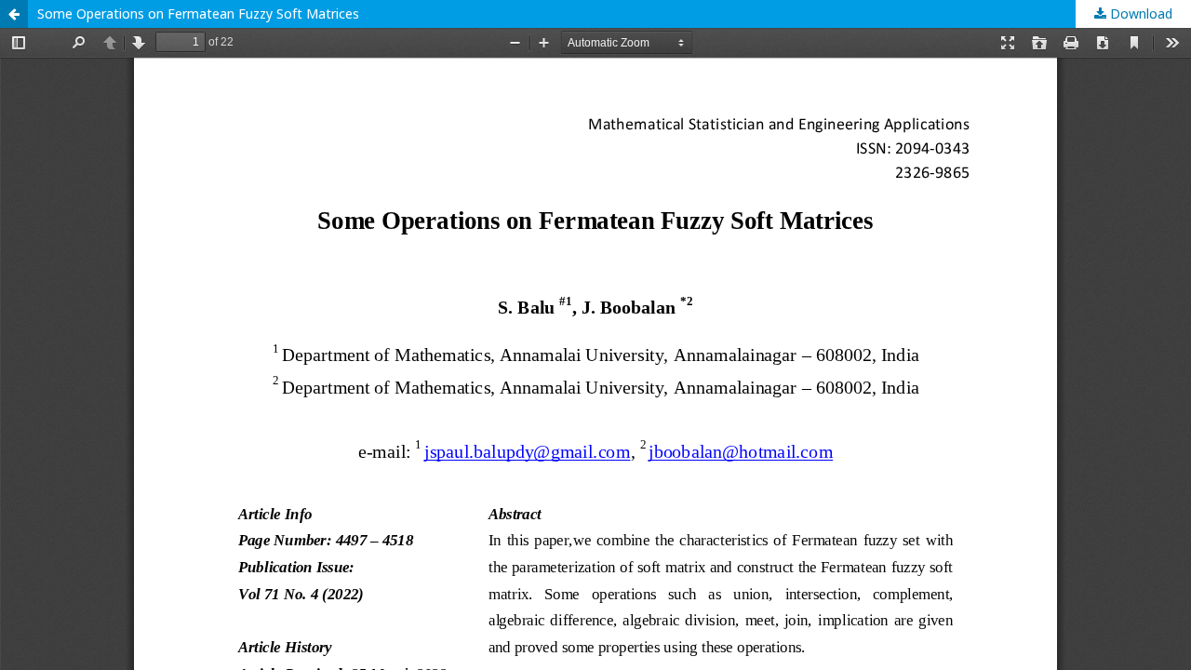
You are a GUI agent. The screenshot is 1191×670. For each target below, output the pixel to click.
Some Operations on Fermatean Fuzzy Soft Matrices (198, 13)
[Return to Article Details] (14, 14)
